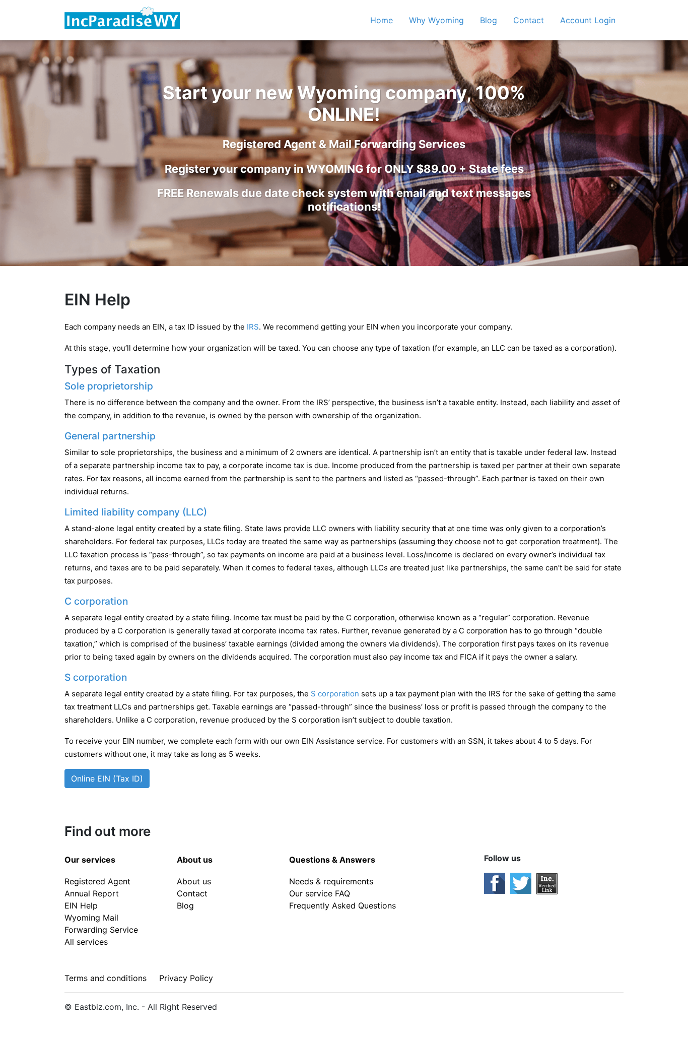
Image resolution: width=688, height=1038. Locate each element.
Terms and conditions (105, 978)
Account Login (587, 20)
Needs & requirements (331, 881)
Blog (488, 20)
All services (86, 942)
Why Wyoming (436, 20)
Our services (89, 860)
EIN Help (81, 905)
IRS (253, 327)
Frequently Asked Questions (342, 905)
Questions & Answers (332, 860)
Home (381, 20)
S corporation (335, 693)
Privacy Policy (186, 978)
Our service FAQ (319, 893)
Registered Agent (97, 881)
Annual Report (91, 893)
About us (195, 860)
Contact (528, 20)
